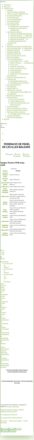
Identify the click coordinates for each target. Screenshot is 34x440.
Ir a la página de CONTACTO (9, 414)
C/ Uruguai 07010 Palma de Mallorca (11, 417)
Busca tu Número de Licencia (17, 110)
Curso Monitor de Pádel (19, 92)
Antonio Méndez (5, 203)
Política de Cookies (17, 99)
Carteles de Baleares (17, 37)
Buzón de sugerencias (15, 95)
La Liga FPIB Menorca (14, 19)
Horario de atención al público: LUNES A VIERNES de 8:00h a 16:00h (12, 410)
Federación (28, 48)
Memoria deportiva (14, 54)
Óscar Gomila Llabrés (5, 183)
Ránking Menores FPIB (18, 41)
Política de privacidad (15, 421)
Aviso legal (4, 421)
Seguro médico (12, 88)
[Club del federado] (3, 258)
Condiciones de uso (17, 101)
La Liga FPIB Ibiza (13, 17)
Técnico (13, 114)
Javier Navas (5, 221)
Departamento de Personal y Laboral (5, 343)
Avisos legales (12, 97)
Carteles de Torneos (14, 32)
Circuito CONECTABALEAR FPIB (17, 14)
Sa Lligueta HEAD (13, 23)
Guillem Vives (5, 196)
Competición (8, 8)
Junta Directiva (16, 61)
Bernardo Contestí (5, 216)
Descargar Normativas (18, 81)
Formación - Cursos (14, 90)
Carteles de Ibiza (16, 35)
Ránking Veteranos (17, 39)
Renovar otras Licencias (16, 112)
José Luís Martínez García (5, 174)
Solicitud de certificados (16, 55)
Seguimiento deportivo (15, 46)
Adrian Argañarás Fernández (5, 190)
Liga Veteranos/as (13, 21)
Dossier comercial (13, 52)
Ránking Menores (13, 50)
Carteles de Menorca (17, 34)
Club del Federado (13, 115)
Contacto (7, 5)
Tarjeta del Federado (14, 117)
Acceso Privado (12, 106)
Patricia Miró (5, 230)
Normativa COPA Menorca (19, 26)
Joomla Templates (13, 406)
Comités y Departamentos (16, 77)
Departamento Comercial (5, 366)
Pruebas (10, 10)
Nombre (5, 171)
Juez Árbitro (11, 86)
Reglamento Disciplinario (19, 83)
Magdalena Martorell (5, 226)
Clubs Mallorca (16, 70)
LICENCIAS (27, 50)
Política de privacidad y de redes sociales (19, 104)
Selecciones (4, 352)
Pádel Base (28, 46)
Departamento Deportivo (5, 350)
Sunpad (9, 45)
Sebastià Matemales (5, 234)
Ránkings (28, 35)
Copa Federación (13, 25)
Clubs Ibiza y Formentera (19, 74)
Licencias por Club (22, 114)
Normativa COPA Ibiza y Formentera (18, 29)
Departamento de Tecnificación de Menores (5, 323)
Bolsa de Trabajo (13, 57)
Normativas (11, 79)
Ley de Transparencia (14, 59)
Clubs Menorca (15, 72)
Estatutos (14, 65)
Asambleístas (4, 261)
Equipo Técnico (15, 63)
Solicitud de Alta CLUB (18, 68)
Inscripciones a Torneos (16, 12)
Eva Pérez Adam (5, 179)
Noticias (7, 6)
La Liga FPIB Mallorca (14, 15)
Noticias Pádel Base (14, 48)
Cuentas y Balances (17, 66)
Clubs (26, 61)
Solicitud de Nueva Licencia (17, 108)
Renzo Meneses (5, 210)
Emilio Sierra (5, 186)
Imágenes (28, 34)
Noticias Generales (14, 85)
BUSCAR (6, 119)
